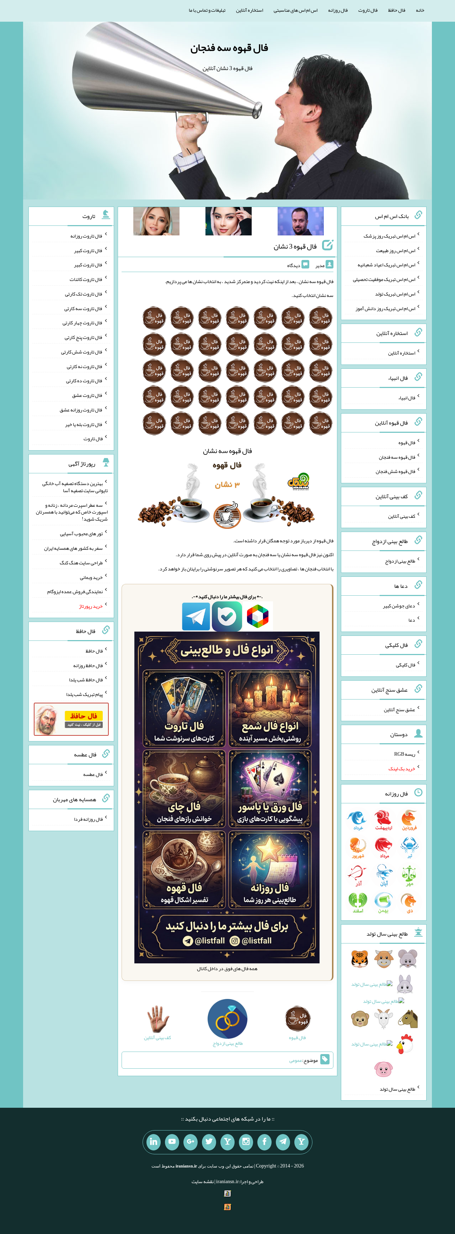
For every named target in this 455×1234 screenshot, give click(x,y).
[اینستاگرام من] (246, 1142)
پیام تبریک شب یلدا (84, 694)
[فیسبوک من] (264, 1142)
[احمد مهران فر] (301, 223)
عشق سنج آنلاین (399, 709)
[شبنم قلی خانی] (156, 223)
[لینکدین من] (153, 1142)
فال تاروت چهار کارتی (83, 323)
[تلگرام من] (283, 1142)
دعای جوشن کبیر (399, 605)
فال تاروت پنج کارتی (84, 337)
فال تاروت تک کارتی (84, 294)
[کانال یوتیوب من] (172, 1142)
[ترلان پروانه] (228, 223)
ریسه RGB (404, 754)
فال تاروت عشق (87, 395)
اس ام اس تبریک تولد (395, 294)
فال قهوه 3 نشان (295, 246)
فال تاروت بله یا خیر (84, 424)
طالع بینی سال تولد (397, 1089)
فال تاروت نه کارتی (85, 366)
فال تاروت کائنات (86, 279)
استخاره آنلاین (249, 10)
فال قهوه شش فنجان (395, 471)
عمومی (295, 1060)
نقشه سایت (203, 1181)
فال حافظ (396, 10)
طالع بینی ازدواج (400, 561)
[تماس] (227, 1142)
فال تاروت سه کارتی (83, 308)
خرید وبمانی (91, 577)
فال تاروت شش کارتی (82, 352)
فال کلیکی (405, 665)
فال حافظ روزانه (88, 665)
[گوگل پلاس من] (190, 1142)
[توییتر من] (209, 1142)
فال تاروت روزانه (86, 236)
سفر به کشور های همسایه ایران (73, 548)
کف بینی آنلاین (401, 516)
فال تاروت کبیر (88, 250)
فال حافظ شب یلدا (86, 680)
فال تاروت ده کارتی (84, 380)
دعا (411, 620)
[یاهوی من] (301, 1142)
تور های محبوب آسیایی (81, 533)
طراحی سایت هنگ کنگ (81, 563)
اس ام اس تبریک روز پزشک (389, 236)
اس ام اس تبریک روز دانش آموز (385, 308)
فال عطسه (93, 774)
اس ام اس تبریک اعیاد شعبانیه (386, 265)
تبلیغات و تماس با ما (207, 10)
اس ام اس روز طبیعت (395, 250)
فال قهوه (406, 442)
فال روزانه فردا (88, 819)
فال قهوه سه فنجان (229, 47)
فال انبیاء (406, 398)
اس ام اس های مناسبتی (295, 10)
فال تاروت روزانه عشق (81, 410)
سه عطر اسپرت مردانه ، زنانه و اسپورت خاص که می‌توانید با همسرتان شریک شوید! (72, 512)
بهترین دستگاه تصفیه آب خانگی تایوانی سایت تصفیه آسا (75, 486)
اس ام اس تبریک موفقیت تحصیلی (384, 279)
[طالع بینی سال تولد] (383, 1016)
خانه (420, 10)
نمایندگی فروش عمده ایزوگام (75, 591)
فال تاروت (368, 10)
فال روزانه (338, 10)
